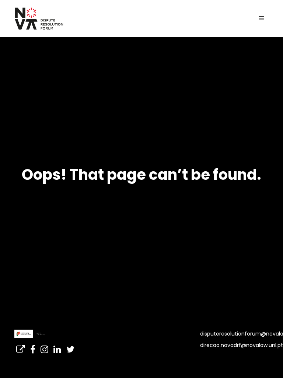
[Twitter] (70, 347)
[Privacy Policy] (20, 347)
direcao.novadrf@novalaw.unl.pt (241, 345)
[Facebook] (32, 347)
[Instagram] (44, 347)
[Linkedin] (57, 347)
